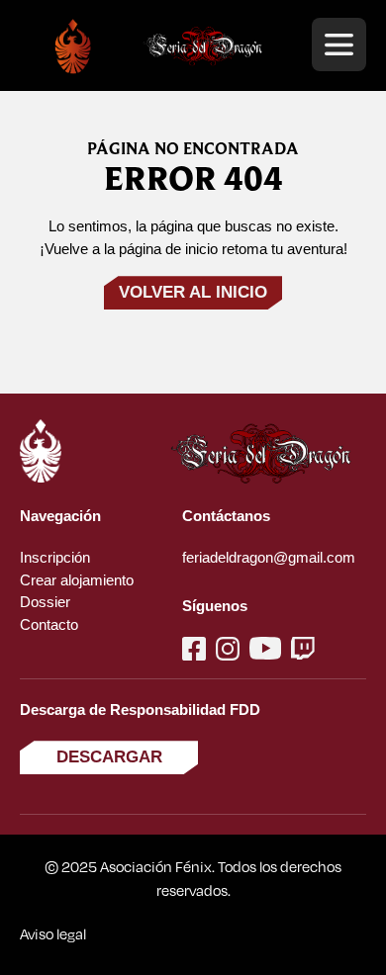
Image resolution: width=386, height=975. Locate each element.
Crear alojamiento (77, 580)
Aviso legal (53, 933)
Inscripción (55, 557)
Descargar (109, 757)
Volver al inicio (193, 292)
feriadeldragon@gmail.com (268, 557)
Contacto (49, 624)
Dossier (45, 601)
